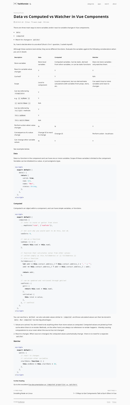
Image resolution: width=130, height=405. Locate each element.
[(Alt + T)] (30, 4)
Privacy (114, 402)
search (107, 4)
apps (99, 4)
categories (90, 4)
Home (16, 13)
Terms (108, 402)
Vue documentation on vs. (52, 384)
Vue (28, 22)
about (114, 4)
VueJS (40, 22)
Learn (35, 22)
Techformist (22, 3)
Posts (22, 13)
